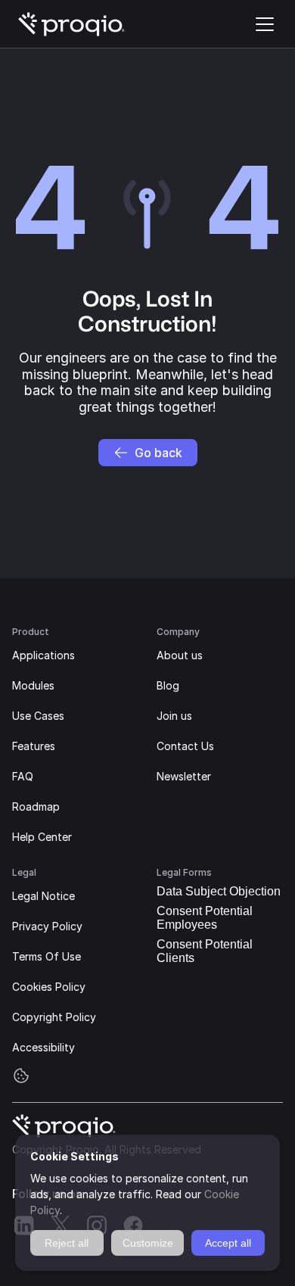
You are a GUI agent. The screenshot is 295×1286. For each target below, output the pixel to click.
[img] (72, 24)
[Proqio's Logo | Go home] (72, 24)
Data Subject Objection (219, 891)
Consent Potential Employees (205, 918)
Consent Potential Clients (205, 951)
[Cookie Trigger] (21, 1075)
